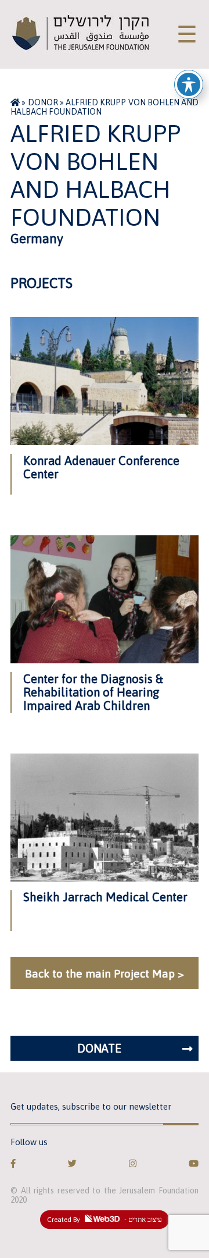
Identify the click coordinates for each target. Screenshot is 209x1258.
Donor (43, 102)
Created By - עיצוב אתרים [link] (104, 1220)
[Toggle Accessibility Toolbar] (189, 84)
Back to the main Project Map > (104, 973)
